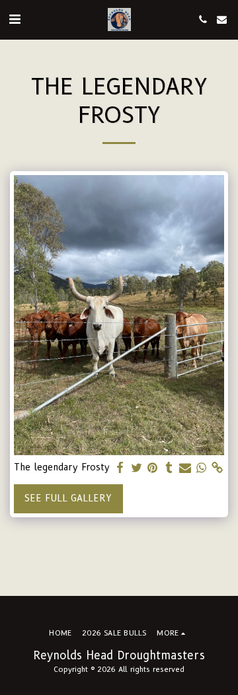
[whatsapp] (202, 468)
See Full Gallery (68, 498)
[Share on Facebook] (120, 468)
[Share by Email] (185, 468)
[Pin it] (153, 468)
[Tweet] (137, 468)
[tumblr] (169, 468)
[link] (217, 468)
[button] (14, 19)
